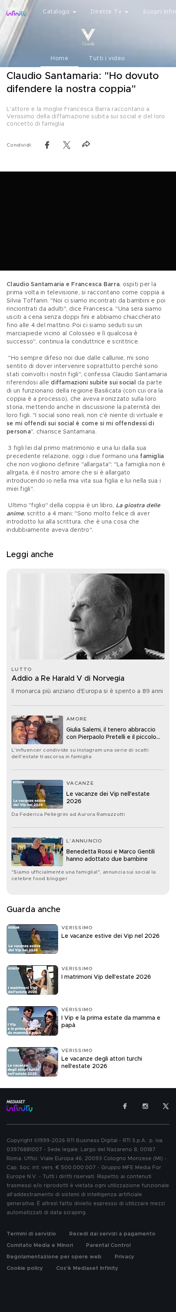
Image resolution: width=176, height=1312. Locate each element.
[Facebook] (125, 1106)
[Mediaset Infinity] (16, 12)
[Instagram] (145, 1106)
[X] (165, 1106)
